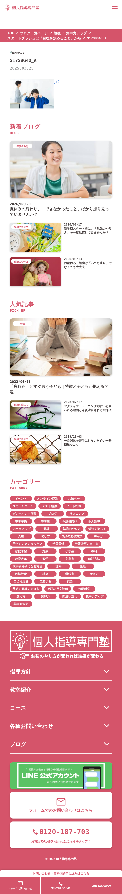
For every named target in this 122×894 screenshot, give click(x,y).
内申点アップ (21, 528)
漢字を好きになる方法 (27, 566)
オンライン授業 (47, 498)
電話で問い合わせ (60, 888)
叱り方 (45, 536)
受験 (21, 536)
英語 (70, 581)
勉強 (47, 528)
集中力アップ (95, 596)
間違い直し (69, 596)
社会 (45, 574)
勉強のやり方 (72, 528)
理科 (58, 566)
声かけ (98, 536)
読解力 (45, 596)
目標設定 (21, 574)
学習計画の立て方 (86, 543)
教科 (94, 551)
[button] (114, 7)
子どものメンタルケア (27, 543)
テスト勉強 (49, 506)
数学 (45, 558)
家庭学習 (21, 551)
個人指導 (94, 521)
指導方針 (20, 671)
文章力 (69, 558)
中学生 (45, 521)
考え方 (94, 574)
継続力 (69, 574)
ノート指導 (74, 506)
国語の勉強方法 (71, 536)
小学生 (69, 551)
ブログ (52, 513)
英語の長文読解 (57, 588)
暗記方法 (94, 558)
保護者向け (69, 521)
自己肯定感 (21, 581)
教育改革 (21, 558)
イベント (21, 498)
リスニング (76, 513)
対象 (45, 551)
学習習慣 (58, 543)
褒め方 (21, 596)
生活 (83, 566)
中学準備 (21, 521)
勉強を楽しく (97, 528)
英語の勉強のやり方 (26, 588)
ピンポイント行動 (24, 513)
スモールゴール (23, 506)
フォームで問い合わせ (20, 888)
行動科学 (84, 588)
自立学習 (45, 581)
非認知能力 (21, 604)
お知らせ (74, 498)
